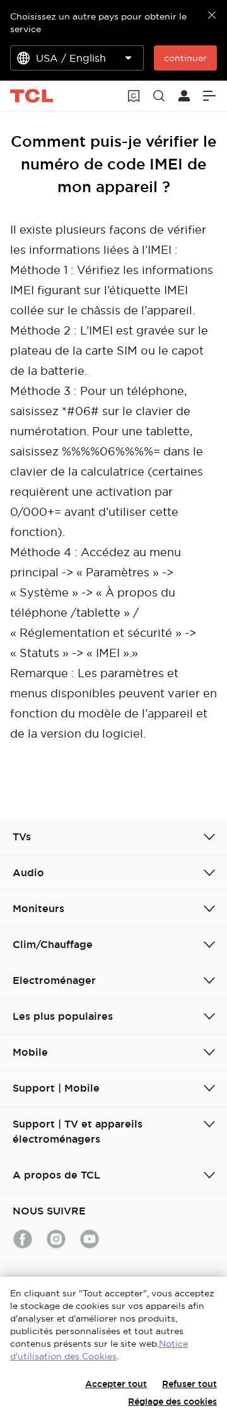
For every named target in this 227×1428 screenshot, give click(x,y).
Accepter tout (116, 1384)
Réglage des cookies (172, 1401)
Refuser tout (189, 1384)
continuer (185, 58)
